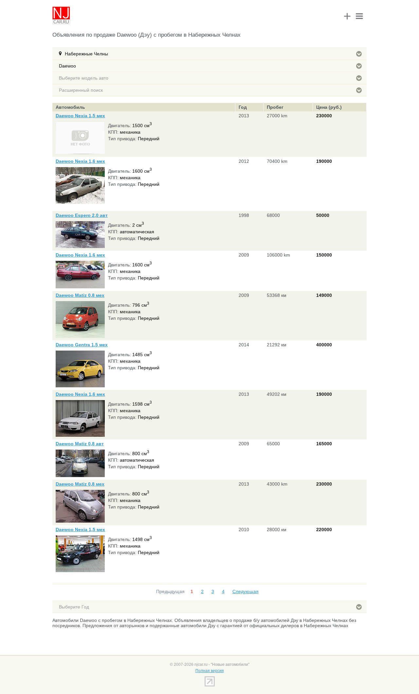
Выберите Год (74, 606)
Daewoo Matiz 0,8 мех (80, 295)
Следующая (245, 591)
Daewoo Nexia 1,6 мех (80, 161)
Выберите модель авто (83, 78)
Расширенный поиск (81, 90)
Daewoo (67, 65)
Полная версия (209, 670)
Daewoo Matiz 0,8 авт (80, 443)
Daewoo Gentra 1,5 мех (82, 344)
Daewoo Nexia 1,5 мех (80, 115)
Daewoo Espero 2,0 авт (82, 215)
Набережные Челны (86, 53)
